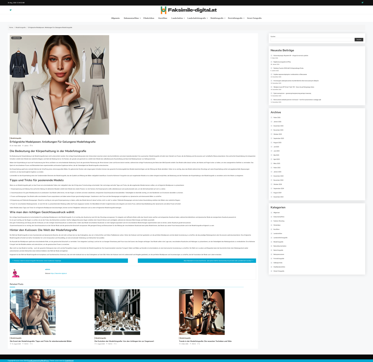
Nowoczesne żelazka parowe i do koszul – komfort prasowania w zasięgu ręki (297, 99)
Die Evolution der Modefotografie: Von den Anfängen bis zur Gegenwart (124, 341)
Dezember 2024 (278, 176)
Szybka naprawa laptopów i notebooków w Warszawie (290, 74)
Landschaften (177, 18)
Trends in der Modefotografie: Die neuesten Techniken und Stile (205, 341)
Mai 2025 (276, 155)
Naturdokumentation (280, 246)
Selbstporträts (278, 263)
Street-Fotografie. (254, 18)
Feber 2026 (277, 117)
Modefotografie (216, 18)
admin (26, 145)
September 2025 (279, 138)
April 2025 (277, 159)
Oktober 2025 (278, 134)
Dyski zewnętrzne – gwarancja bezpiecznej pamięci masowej (292, 93)
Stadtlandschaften (279, 267)
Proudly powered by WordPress (38, 361)
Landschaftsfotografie (196, 18)
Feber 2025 (277, 167)
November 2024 (278, 180)
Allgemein (115, 18)
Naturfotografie (278, 250)
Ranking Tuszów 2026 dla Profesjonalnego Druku (289, 68)
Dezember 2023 (278, 197)
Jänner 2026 (277, 121)
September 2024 (279, 188)
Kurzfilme (162, 18)
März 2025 (277, 163)
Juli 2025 (276, 147)
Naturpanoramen (279, 254)
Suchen (273, 36)
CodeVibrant (69, 361)
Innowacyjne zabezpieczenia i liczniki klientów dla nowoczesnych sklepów (296, 80)
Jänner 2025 (277, 172)
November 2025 (278, 130)
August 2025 (277, 142)
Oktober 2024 (278, 184)
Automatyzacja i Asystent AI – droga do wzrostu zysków (291, 55)
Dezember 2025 (278, 126)
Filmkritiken (148, 18)
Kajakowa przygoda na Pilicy (282, 62)
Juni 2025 (277, 151)
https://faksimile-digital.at (59, 273)
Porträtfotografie (235, 18)
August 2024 (277, 192)
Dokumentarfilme (131, 18)
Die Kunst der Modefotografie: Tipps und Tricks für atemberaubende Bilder (41, 341)
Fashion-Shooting (279, 221)
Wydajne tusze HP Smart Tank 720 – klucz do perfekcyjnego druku (294, 87)
